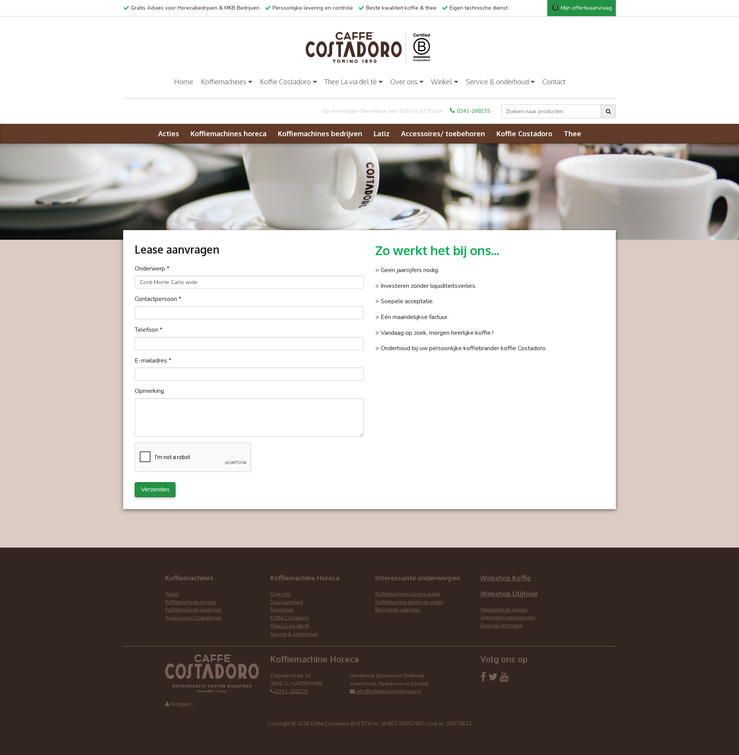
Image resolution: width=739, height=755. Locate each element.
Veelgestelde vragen (503, 609)
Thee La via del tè (350, 81)
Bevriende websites (397, 609)
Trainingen (281, 609)
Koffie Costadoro (285, 81)
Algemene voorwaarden (507, 617)
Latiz (382, 133)
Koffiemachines (223, 81)
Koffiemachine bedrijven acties (409, 602)
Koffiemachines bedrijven (320, 133)
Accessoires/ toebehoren (443, 133)
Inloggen (180, 704)
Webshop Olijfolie (509, 594)
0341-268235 (473, 111)
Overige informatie (501, 625)
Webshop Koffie (505, 578)
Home (183, 81)
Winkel (441, 81)
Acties (168, 133)
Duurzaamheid (286, 602)
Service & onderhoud (497, 81)
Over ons (404, 81)
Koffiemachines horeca (228, 133)
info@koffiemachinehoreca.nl (388, 691)
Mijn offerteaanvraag (583, 8)
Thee (572, 133)
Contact (553, 81)
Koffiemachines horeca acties (407, 594)
